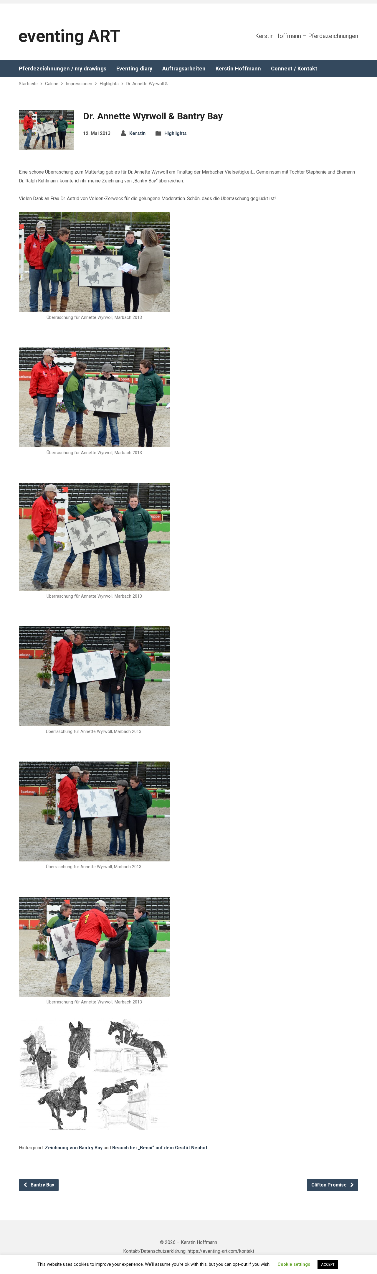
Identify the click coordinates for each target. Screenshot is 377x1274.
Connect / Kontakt (294, 68)
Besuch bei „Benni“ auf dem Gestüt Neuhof (160, 1148)
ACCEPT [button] (328, 1264)
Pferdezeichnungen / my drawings (62, 68)
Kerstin (137, 133)
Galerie (51, 83)
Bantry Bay (41, 1185)
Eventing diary (134, 68)
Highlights (109, 83)
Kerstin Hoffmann (238, 68)
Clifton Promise (329, 1185)
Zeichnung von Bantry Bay (73, 1148)
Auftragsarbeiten (184, 68)
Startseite (28, 83)
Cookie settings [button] (293, 1264)
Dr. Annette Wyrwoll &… (148, 83)
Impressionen (79, 83)
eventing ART (69, 36)
